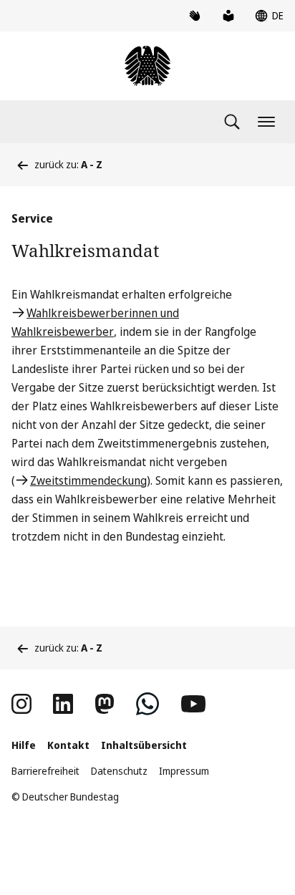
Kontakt (68, 745)
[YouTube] (193, 703)
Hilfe (23, 745)
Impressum (184, 771)
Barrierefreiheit (45, 771)
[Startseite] (147, 66)
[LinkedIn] (63, 703)
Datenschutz (119, 771)
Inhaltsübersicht (144, 745)
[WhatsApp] (147, 703)
